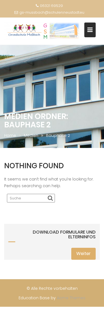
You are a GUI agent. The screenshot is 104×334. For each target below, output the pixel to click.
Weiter (83, 253)
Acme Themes (71, 298)
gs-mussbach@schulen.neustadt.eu (51, 12)
